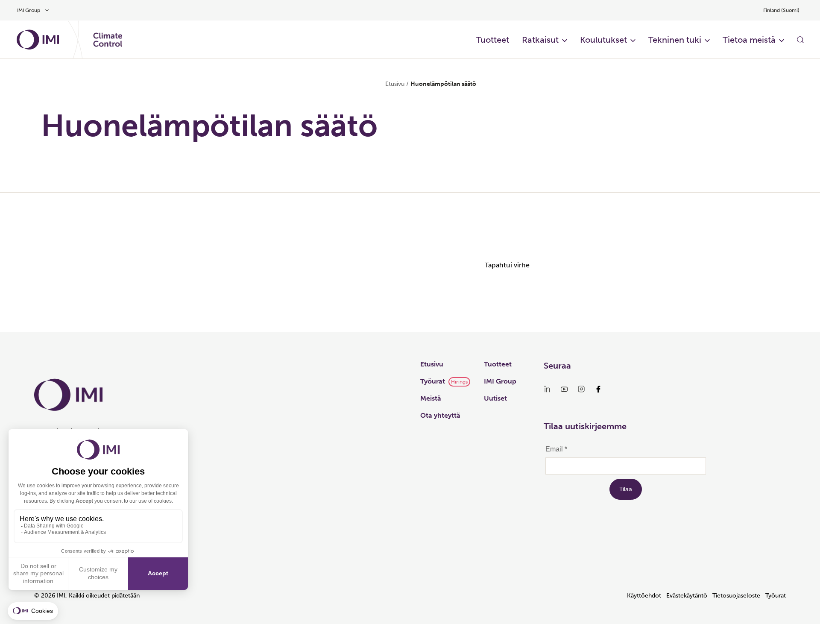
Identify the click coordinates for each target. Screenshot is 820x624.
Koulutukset (603, 40)
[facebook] (598, 389)
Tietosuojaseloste (736, 595)
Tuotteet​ (492, 40)
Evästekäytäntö (686, 595)
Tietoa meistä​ (749, 40)
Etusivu (394, 84)
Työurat (432, 381)
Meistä (430, 398)
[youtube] (564, 389)
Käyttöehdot (644, 595)
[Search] (800, 40)
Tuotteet (498, 364)
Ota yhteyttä (440, 415)
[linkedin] (547, 389)
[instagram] (581, 389)
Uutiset (495, 398)
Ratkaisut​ (540, 40)
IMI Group (500, 381)
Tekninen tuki (674, 40)
